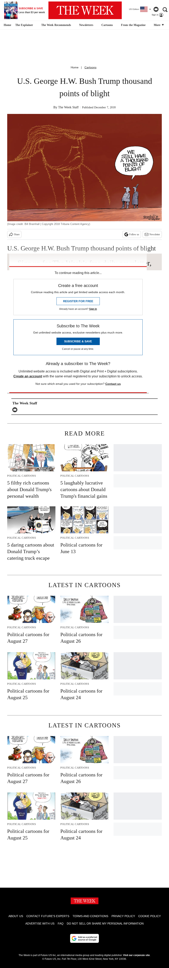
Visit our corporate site (136, 955)
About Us (15, 916)
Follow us (134, 234)
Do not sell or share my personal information (105, 923)
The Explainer (24, 25)
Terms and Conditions (90, 916)
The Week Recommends (56, 25)
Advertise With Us (39, 923)
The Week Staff (68, 107)
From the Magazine (133, 25)
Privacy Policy (123, 916)
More (157, 25)
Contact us (113, 383)
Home (75, 67)
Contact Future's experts (47, 916)
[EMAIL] (15, 409)
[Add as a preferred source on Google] (84, 938)
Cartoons (107, 25)
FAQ (60, 923)
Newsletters (86, 25)
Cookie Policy (149, 916)
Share (17, 234)
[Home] (7, 25)
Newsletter (154, 234)
